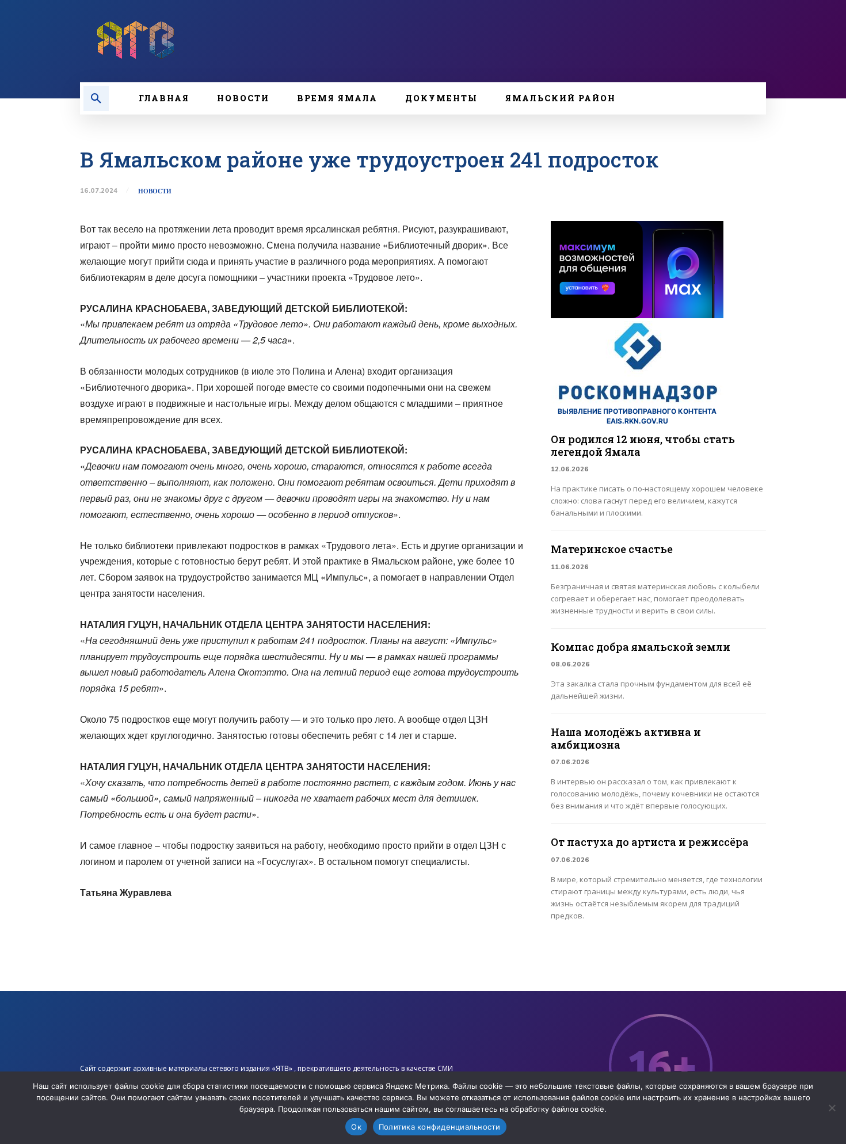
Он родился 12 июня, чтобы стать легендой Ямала (643, 445)
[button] (96, 98)
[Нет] (831, 1108)
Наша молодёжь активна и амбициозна (626, 738)
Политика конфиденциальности (440, 1126)
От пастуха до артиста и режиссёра (650, 842)
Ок (356, 1126)
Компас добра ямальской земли (640, 647)
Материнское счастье (612, 549)
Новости (155, 191)
